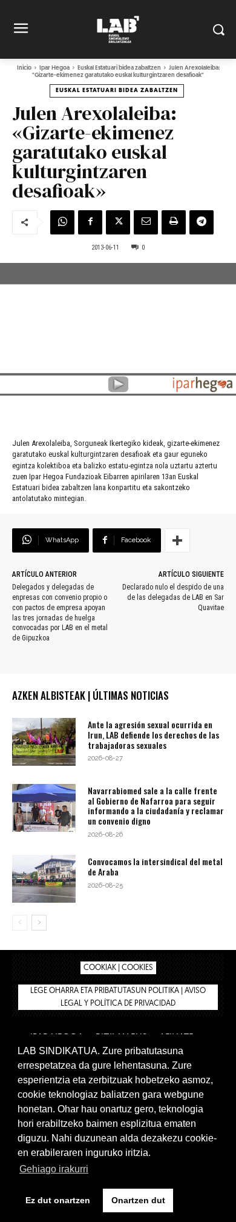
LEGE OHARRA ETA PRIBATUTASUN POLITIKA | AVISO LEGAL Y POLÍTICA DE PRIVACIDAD (118, 997)
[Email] (146, 222)
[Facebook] (90, 222)
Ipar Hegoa (54, 68)
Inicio (24, 68)
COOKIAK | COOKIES (118, 968)
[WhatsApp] (62, 222)
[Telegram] (201, 222)
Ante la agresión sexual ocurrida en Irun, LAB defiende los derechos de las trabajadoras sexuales (153, 734)
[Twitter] (118, 222)
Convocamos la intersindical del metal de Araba (155, 866)
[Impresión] (174, 222)
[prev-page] (19, 923)
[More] (177, 540)
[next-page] (39, 923)
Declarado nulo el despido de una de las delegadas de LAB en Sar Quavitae (173, 597)
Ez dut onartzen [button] (57, 1200)
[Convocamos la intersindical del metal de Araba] (44, 879)
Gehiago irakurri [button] (53, 1169)
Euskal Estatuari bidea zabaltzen (119, 68)
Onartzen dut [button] (138, 1200)
